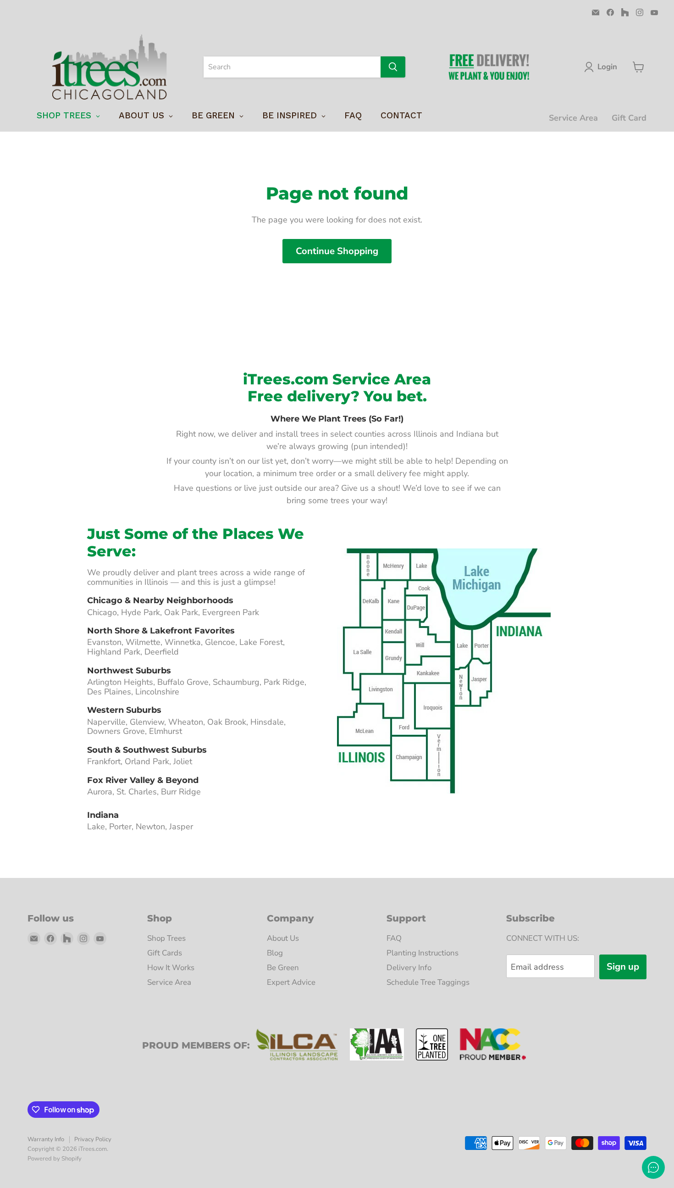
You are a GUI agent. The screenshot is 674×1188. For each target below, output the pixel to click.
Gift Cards (164, 953)
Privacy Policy (92, 1139)
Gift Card (629, 117)
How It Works (170, 967)
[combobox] (292, 67)
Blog (275, 953)
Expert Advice (291, 982)
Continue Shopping (337, 251)
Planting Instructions (423, 953)
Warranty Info (46, 1139)
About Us (283, 938)
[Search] (393, 67)
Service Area (573, 117)
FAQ (394, 938)
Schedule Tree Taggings (428, 982)
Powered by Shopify (55, 1159)
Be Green (283, 967)
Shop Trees (166, 938)
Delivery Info (409, 967)
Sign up (623, 966)
